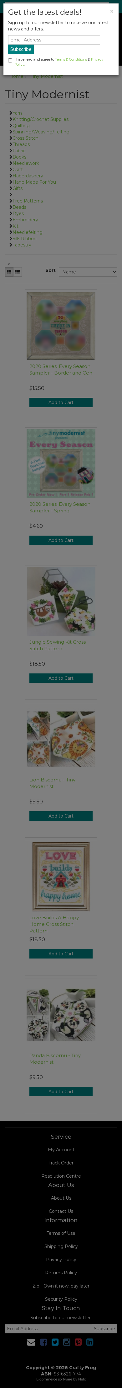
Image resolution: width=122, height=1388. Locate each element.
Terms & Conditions (71, 59)
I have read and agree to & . (58, 62)
